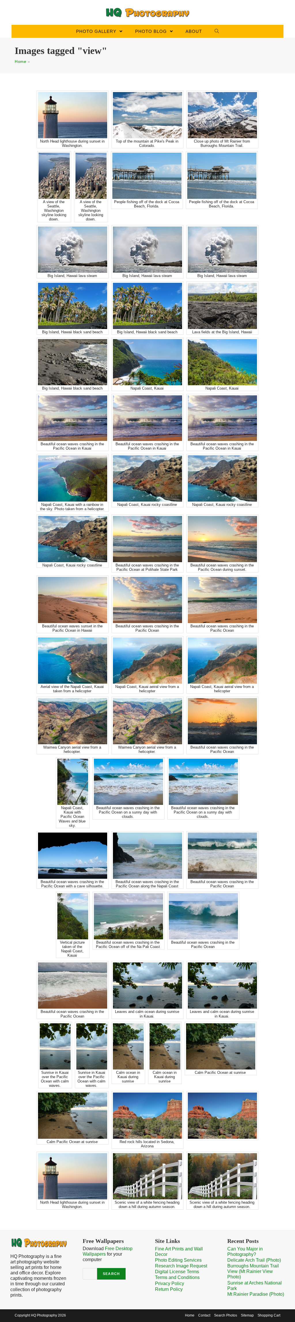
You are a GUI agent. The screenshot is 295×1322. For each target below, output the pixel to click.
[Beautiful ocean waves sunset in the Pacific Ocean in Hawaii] (72, 600)
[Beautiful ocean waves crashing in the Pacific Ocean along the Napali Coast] (147, 856)
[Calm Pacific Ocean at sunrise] (220, 1046)
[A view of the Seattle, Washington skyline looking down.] (54, 176)
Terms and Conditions (177, 1277)
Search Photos (225, 1315)
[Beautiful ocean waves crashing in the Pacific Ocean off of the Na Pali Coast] (128, 916)
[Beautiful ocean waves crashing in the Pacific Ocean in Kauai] (72, 418)
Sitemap (247, 1315)
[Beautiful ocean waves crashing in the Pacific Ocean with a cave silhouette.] (72, 856)
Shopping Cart (269, 1315)
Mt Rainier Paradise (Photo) (255, 1294)
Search (111, 1274)
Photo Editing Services (178, 1260)
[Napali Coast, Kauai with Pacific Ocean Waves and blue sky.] (72, 782)
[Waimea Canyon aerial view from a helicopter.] (72, 721)
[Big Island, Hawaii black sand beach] (72, 306)
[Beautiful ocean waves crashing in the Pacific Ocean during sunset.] (222, 539)
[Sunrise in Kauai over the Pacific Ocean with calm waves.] (55, 1046)
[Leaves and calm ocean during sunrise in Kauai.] (147, 985)
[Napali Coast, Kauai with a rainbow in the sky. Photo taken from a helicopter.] (72, 478)
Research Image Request (181, 1265)
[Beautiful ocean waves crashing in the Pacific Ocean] (147, 600)
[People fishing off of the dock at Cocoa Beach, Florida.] (146, 176)
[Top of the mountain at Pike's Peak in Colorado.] (147, 115)
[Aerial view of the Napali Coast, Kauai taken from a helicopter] (72, 660)
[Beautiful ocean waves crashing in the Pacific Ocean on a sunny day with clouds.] (128, 782)
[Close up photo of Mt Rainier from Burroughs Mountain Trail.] (222, 115)
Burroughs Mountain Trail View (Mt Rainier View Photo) (253, 1271)
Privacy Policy (169, 1283)
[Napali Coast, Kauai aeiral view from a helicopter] (147, 660)
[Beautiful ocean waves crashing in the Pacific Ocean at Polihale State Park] (147, 539)
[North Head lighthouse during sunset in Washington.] (72, 115)
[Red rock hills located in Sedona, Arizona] (147, 1116)
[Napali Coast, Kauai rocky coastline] (147, 478)
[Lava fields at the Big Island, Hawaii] (222, 306)
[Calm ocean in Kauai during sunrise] (128, 1046)
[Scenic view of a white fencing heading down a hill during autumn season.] (147, 1176)
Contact (204, 1315)
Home (20, 61)
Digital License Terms (177, 1271)
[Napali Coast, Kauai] (147, 362)
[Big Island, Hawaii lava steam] (72, 250)
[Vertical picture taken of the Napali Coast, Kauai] (72, 916)
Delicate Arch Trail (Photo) (254, 1260)
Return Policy (169, 1289)
